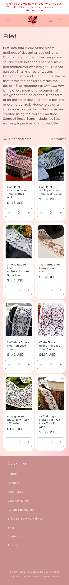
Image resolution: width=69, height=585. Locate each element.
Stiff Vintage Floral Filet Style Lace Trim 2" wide (50, 421)
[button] (8, 20)
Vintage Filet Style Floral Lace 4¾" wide (18, 420)
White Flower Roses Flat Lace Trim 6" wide (49, 346)
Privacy (13, 545)
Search (12, 474)
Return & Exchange (21, 509)
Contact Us (15, 536)
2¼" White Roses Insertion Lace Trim (18, 346)
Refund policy (31, 577)
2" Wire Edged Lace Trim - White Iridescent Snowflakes (18, 270)
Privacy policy (51, 577)
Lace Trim (25, 572)
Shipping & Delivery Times (25, 518)
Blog (11, 527)
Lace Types (15, 491)
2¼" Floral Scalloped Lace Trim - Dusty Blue (50, 190)
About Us (14, 482)
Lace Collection (18, 500)
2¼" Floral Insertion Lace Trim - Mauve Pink (16, 192)
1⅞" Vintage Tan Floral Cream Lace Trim (50, 268)
